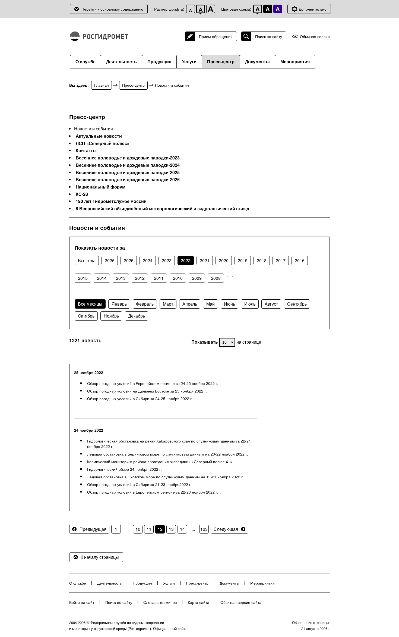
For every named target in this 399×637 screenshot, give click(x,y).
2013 (121, 278)
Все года (87, 260)
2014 (102, 278)
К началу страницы (100, 557)
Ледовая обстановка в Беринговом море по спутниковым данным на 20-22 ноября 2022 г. (167, 454)
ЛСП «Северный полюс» (102, 143)
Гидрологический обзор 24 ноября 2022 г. (124, 469)
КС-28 (82, 194)
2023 (167, 260)
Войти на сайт (81, 602)
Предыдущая (93, 529)
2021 (205, 260)
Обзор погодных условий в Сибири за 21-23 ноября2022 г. (139, 484)
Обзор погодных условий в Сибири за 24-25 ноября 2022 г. (140, 398)
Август (271, 304)
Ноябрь (111, 316)
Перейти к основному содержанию (112, 9)
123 (204, 529)
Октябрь (86, 316)
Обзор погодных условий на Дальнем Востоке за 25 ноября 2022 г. (147, 391)
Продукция (159, 61)
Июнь (229, 304)
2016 (300, 260)
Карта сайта (198, 602)
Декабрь (136, 316)
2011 (159, 278)
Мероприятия (295, 61)
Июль (249, 304)
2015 (83, 278)
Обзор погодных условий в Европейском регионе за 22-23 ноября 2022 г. (152, 492)
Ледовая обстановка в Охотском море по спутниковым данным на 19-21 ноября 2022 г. (165, 476)
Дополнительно (313, 9)
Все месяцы (90, 304)
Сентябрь (297, 304)
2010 (178, 278)
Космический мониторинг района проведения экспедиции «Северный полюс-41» (159, 461)
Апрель (189, 304)
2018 (262, 260)
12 (160, 529)
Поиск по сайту (268, 36)
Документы (257, 61)
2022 (186, 260)
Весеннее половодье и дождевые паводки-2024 (128, 165)
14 (182, 529)
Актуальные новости (99, 136)
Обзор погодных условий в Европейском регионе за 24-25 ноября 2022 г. (152, 383)
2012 (140, 278)
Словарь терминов (160, 602)
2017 (281, 260)
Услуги (189, 61)
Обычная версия (315, 36)
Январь (119, 304)
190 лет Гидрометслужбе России (111, 201)
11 (149, 529)
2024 (148, 260)
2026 (110, 260)
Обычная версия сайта (240, 602)
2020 (224, 260)
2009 (197, 278)
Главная (101, 85)
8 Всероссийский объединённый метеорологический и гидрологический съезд (162, 209)
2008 (216, 278)
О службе (85, 61)
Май (210, 304)
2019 (243, 260)
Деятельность (121, 61)
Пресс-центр (221, 61)
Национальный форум (100, 187)
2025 (129, 260)
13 (171, 529)
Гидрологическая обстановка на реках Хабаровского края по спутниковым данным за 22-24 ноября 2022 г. (169, 443)
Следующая (226, 529)
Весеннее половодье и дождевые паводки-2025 (128, 172)
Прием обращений (216, 36)
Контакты (86, 150)
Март (168, 304)
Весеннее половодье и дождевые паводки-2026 (128, 180)
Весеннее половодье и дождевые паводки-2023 (128, 158)
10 (137, 529)
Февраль (145, 304)
